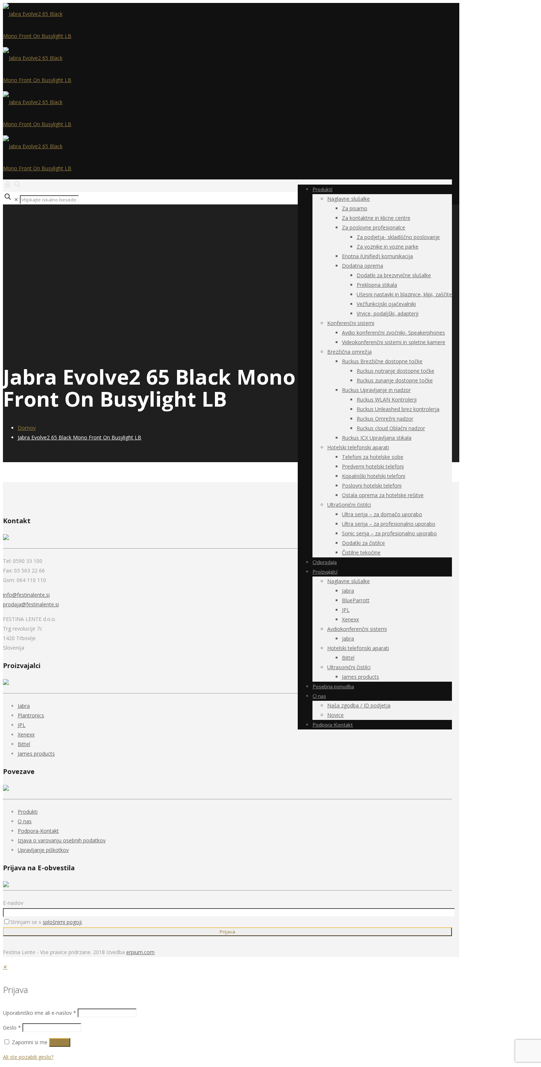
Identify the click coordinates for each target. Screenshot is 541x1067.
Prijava (59, 1042)
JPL (21, 724)
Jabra (24, 705)
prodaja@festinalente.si (31, 604)
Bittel (24, 744)
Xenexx (26, 734)
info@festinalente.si (26, 594)
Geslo (12, 1027)
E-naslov (13, 902)
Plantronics (31, 715)
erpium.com (140, 952)
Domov (27, 427)
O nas (25, 821)
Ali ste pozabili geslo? (28, 1056)
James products (36, 753)
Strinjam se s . (46, 921)
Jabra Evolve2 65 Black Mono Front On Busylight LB (79, 437)
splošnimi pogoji (62, 921)
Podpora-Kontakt (38, 830)
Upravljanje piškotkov (43, 849)
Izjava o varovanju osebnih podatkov (62, 840)
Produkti (28, 811)
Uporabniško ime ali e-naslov (39, 1012)
